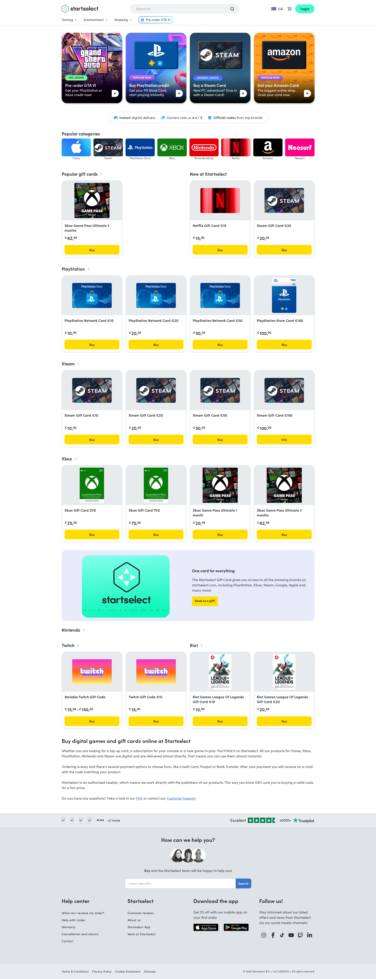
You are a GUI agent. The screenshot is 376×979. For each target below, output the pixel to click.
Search (243, 883)
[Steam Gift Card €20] (284, 200)
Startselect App (139, 927)
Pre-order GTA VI (158, 20)
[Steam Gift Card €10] (92, 390)
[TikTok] (282, 935)
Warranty (69, 927)
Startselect (140, 900)
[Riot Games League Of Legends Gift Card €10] (220, 671)
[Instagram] (263, 935)
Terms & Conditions (75, 971)
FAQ (139, 798)
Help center (76, 900)
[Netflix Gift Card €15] (220, 200)
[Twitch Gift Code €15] (156, 671)
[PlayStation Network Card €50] (220, 295)
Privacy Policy (102, 971)
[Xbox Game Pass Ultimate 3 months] (92, 200)
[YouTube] (291, 935)
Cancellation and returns (80, 934)
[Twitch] (300, 935)
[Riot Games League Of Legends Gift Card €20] (284, 671)
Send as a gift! (205, 600)
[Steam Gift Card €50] (220, 390)
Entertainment (94, 20)
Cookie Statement (127, 971)
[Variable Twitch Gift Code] (92, 671)
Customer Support (181, 798)
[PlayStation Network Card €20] (156, 295)
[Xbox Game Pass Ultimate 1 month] (220, 485)
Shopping (121, 20)
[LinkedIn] (309, 935)
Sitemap (150, 971)
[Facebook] (273, 935)
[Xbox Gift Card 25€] (92, 485)
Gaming (67, 20)
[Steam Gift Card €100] (284, 390)
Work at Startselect (142, 934)
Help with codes (73, 920)
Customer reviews (141, 913)
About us (134, 920)
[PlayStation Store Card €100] (284, 295)
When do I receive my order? (83, 913)
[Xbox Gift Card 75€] (156, 485)
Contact (68, 941)
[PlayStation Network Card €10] (92, 295)
